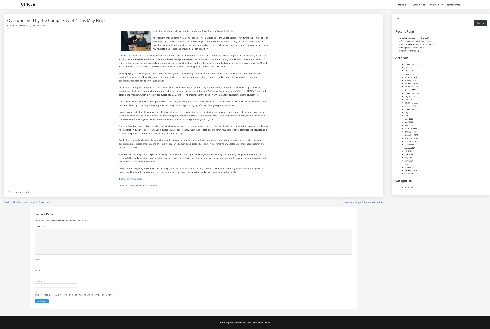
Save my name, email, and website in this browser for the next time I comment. (74, 295)
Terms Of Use (453, 4)
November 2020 (411, 173)
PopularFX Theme (261, 322)
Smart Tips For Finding (409, 51)
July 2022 (408, 115)
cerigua (43, 25)
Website (38, 281)
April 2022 (409, 122)
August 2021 (410, 148)
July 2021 (408, 151)
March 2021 (410, 164)
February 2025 (411, 77)
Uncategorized (411, 187)
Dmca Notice (419, 4)
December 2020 (411, 170)
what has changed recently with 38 (414, 38)
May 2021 (409, 157)
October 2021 (410, 141)
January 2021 (410, 167)
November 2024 (411, 86)
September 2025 (412, 64)
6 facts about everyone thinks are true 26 (416, 41)
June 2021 (409, 154)
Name (38, 259)
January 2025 (410, 80)
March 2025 (410, 74)
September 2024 (412, 93)
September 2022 (412, 109)
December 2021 (411, 135)
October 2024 (410, 90)
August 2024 (410, 96)
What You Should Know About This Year (138, 185)
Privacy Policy (436, 4)
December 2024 (411, 83)
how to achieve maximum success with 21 (417, 44)
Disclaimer (403, 4)
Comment (40, 227)
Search (398, 18)
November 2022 (411, 103)
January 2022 (410, 132)
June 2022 (409, 119)
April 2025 (409, 70)
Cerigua (28, 4)
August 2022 (410, 112)
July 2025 (408, 67)
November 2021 (411, 138)
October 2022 (410, 106)
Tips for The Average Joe (130, 178)
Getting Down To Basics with (411, 47)
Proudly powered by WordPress (235, 322)
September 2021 (412, 144)
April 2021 (409, 161)
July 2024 (408, 99)
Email (38, 270)
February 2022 (411, 128)
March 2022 (410, 125)
